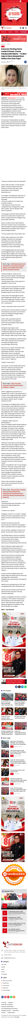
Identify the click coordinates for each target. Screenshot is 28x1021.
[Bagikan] (25, 62)
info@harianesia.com (9, 958)
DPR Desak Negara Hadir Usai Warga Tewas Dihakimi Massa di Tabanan (20, 703)
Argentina (5, 988)
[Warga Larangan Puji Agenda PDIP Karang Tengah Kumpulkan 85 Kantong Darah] (7, 726)
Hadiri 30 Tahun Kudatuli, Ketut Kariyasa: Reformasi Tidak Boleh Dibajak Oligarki (7, 718)
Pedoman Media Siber (7, 1006)
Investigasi (4, 974)
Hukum (3, 972)
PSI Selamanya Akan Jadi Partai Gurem (20, 717)
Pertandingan (6, 990)
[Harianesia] (6, 28)
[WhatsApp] (25, 687)
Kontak (3, 1012)
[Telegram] (22, 687)
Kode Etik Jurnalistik (6, 1004)
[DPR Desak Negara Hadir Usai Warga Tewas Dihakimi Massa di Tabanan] (21, 696)
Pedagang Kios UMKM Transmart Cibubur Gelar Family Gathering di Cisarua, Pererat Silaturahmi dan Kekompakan (16, 918)
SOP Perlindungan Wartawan (9, 1008)
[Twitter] (19, 687)
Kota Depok (6, 985)
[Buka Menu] (23, 28)
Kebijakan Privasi (6, 1010)
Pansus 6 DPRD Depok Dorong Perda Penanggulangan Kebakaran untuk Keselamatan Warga (16, 924)
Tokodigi (16, 1017)
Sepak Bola (6, 983)
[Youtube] (8, 997)
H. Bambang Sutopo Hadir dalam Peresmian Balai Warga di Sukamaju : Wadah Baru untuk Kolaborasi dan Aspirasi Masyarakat (17, 912)
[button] (20, 28)
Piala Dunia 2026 (7, 980)
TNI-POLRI (3, 964)
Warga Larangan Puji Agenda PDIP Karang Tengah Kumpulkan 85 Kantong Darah (7, 732)
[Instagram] (5, 997)
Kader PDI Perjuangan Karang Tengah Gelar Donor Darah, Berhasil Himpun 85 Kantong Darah (20, 732)
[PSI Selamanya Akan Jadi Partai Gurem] (21, 711)
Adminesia (3, 61)
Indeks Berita (11, 1012)
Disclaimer (16, 1010)
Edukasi (3, 967)
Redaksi (10, 1002)
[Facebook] (16, 687)
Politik (3, 46)
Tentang (3, 1002)
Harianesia (11, 98)
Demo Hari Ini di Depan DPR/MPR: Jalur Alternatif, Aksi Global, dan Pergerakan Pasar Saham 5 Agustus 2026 (7, 703)
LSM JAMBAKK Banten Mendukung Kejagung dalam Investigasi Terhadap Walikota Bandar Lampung (16, 930)
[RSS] (14, 997)
